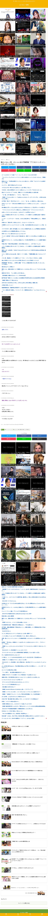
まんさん (15, 429)
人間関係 (20, 429)
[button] (44, 421)
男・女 (25, 429)
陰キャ (29, 429)
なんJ (3, 429)
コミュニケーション (9, 429)
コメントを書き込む (24, 903)
